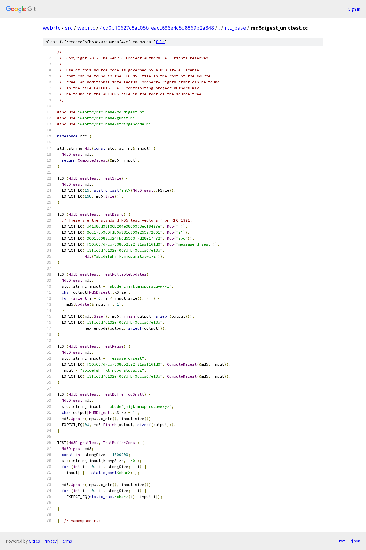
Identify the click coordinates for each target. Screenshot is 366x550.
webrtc (51, 27)
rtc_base (235, 27)
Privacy (50, 541)
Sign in (354, 9)
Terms (66, 541)
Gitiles (34, 541)
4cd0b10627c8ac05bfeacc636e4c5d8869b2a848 (157, 27)
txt (342, 540)
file (160, 41)
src (69, 27)
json (355, 540)
